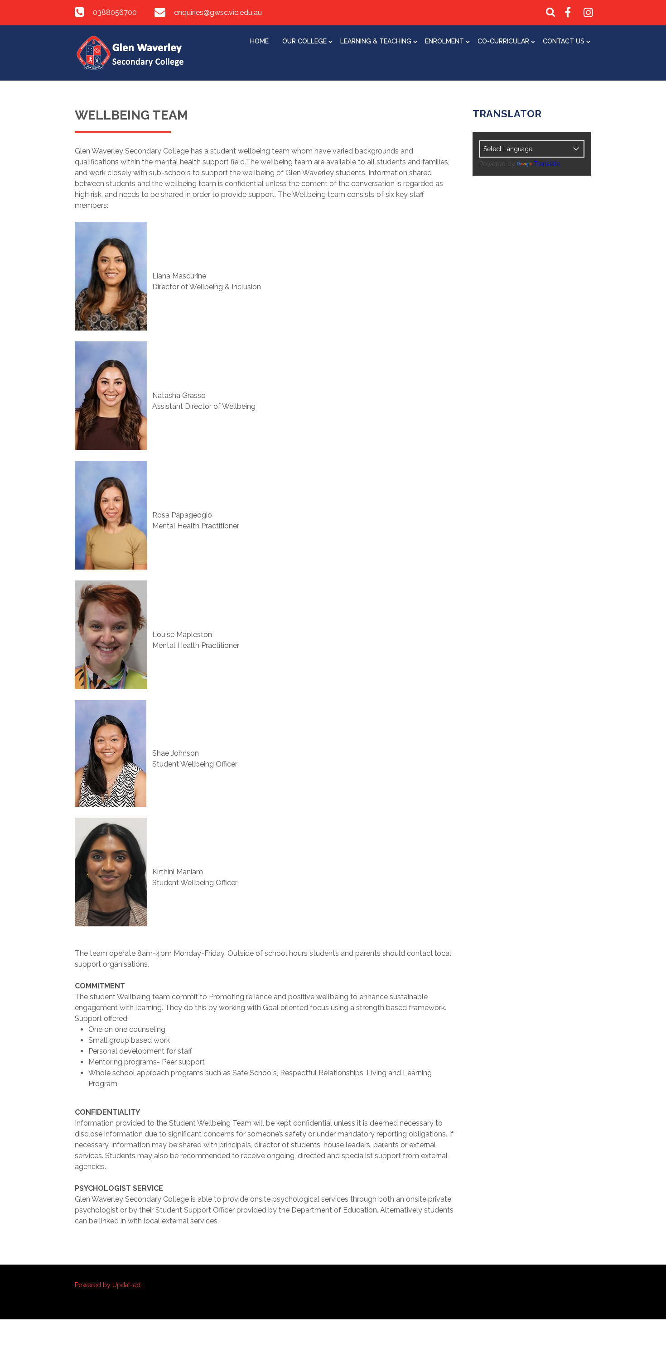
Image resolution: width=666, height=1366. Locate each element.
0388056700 (115, 12)
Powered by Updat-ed (107, 1285)
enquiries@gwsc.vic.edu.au (218, 12)
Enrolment (444, 41)
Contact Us (563, 41)
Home (259, 41)
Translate (547, 164)
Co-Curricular (503, 41)
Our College (304, 41)
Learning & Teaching (375, 41)
